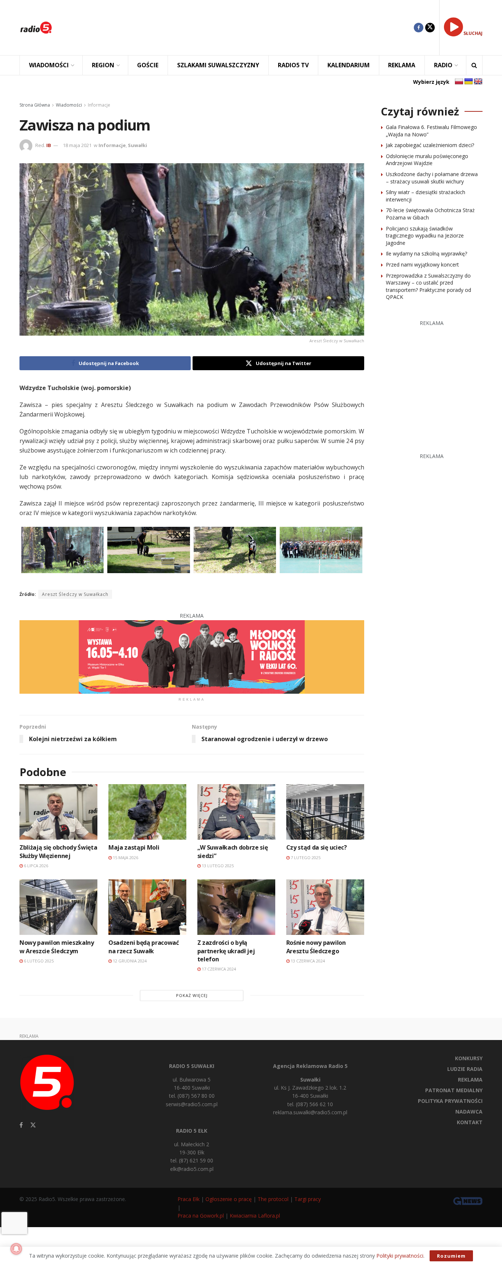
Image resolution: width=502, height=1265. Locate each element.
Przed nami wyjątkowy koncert (422, 264)
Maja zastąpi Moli (133, 847)
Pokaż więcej (192, 995)
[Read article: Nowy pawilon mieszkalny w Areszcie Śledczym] (58, 907)
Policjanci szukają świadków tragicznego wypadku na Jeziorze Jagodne (425, 235)
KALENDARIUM (348, 65)
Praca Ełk (189, 1199)
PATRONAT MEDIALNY (454, 1090)
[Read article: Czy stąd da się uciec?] (325, 812)
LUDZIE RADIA (465, 1068)
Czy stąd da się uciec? (316, 847)
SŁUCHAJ (473, 33)
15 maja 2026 (125, 857)
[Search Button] (474, 65)
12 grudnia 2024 (129, 961)
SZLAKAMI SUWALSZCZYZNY (218, 65)
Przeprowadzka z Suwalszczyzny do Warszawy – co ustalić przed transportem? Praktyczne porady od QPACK (428, 286)
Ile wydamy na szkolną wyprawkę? (426, 253)
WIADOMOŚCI (49, 65)
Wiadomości (69, 105)
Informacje (99, 105)
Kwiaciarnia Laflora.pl (255, 1215)
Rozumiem (451, 1256)
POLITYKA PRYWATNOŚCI (450, 1100)
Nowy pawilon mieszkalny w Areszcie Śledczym (56, 947)
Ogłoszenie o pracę (228, 1199)
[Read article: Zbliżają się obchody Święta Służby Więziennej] (58, 812)
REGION (103, 65)
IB (48, 145)
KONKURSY (469, 1058)
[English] (478, 81)
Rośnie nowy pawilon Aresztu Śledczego (316, 947)
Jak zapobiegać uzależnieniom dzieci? (430, 145)
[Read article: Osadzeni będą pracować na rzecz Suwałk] (147, 907)
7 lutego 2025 (305, 857)
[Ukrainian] (468, 81)
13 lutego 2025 (217, 865)
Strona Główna (34, 105)
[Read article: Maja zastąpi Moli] (147, 812)
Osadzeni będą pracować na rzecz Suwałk (143, 947)
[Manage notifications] (16, 1249)
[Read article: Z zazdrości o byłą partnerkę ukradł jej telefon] (236, 907)
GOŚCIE (147, 65)
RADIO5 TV (293, 65)
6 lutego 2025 (38, 961)
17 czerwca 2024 (218, 969)
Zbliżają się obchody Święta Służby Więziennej (58, 851)
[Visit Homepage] (36, 27)
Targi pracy (307, 1199)
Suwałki (137, 145)
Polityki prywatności (399, 1255)
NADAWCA (469, 1111)
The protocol (273, 1199)
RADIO (443, 65)
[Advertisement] (239, 28)
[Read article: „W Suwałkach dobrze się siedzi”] (236, 812)
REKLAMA (401, 65)
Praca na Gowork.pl (201, 1215)
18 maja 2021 (77, 145)
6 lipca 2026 (35, 865)
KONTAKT (470, 1122)
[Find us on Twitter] (430, 27)
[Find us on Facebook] (418, 27)
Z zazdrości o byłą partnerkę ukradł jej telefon (226, 951)
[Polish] (459, 81)
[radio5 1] (191, 656)
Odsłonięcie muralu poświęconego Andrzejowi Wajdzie (427, 160)
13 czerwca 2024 (307, 961)
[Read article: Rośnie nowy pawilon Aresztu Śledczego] (325, 907)
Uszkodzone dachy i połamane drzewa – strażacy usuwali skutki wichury (432, 178)
